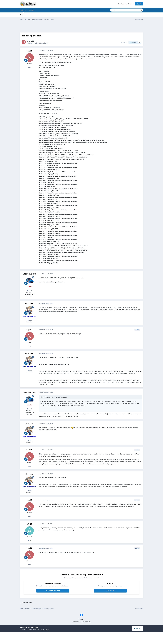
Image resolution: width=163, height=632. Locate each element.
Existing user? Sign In (125, 4)
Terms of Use (45, 629)
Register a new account (53, 590)
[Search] (141, 10)
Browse (23, 10)
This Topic (134, 10)
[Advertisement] (81, 27)
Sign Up (139, 4)
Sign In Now (110, 590)
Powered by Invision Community (81, 621)
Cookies (81, 619)
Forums (22, 15)
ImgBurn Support (44, 43)
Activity (31, 10)
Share (124, 42)
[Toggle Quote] (41, 397)
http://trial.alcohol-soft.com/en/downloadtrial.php (54, 364)
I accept (138, 628)
